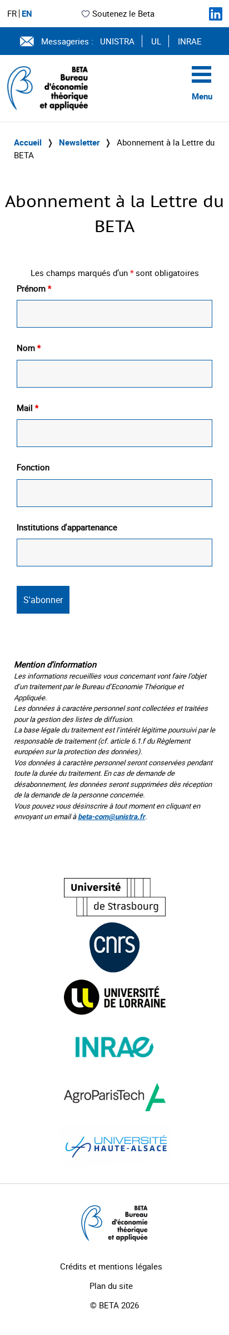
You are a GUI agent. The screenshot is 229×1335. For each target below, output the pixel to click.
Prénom (34, 288)
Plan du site (111, 1285)
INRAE (190, 41)
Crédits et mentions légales (111, 1266)
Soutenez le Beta (123, 13)
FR (12, 13)
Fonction (33, 467)
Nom (29, 347)
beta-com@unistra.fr (111, 816)
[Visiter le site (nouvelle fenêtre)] (115, 897)
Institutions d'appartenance (67, 527)
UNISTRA (117, 41)
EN (27, 13)
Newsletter (79, 142)
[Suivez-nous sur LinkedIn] (215, 14)
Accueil (28, 142)
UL (156, 41)
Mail (27, 407)
